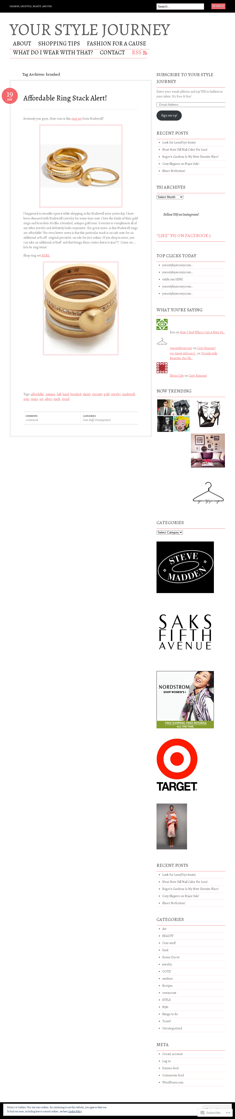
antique (50, 394)
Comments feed (173, 1075)
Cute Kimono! (206, 348)
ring (26, 399)
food (165, 950)
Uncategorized (102, 420)
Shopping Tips (59, 44)
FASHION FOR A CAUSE (116, 44)
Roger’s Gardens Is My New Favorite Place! (190, 157)
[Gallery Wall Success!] (208, 452)
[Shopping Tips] (208, 490)
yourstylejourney (181, 348)
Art (164, 929)
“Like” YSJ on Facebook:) (184, 235)
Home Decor (171, 957)
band (66, 394)
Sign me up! (169, 115)
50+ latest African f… (183, 353)
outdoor (167, 978)
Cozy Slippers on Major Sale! (180, 164)
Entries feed (170, 1068)
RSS (136, 53)
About (22, 44)
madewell (128, 394)
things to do (170, 1014)
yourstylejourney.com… (177, 265)
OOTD (166, 971)
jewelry (115, 394)
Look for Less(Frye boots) (179, 142)
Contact (112, 53)
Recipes (167, 986)
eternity (97, 394)
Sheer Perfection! (173, 171)
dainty (86, 394)
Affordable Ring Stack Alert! (65, 98)
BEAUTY (167, 936)
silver (48, 399)
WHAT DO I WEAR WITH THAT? (53, 53)
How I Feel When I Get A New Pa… (202, 332)
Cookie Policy (75, 1111)
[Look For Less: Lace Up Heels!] (208, 416)
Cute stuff (88, 420)
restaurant (169, 993)
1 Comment (32, 420)
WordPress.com (172, 1082)
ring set (76, 118)
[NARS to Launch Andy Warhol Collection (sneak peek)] (173, 417)
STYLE (166, 1000)
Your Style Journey (90, 29)
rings (34, 399)
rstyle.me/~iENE (172, 279)
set (41, 399)
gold (106, 394)
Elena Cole (177, 375)
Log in (166, 1061)
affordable (37, 394)
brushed (75, 394)
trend (65, 399)
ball (59, 394)
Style (165, 1007)
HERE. (45, 255)
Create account (172, 1054)
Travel (166, 1021)
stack (56, 399)
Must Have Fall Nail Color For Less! (185, 149)
